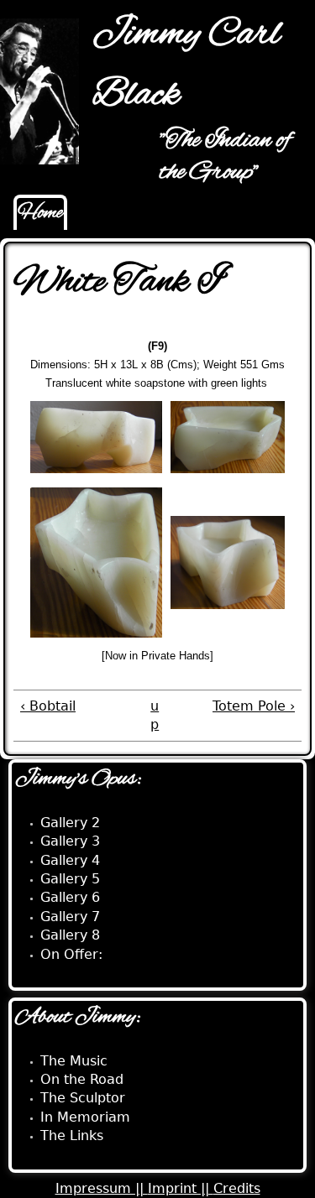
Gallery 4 (70, 860)
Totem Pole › (254, 706)
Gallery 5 (70, 879)
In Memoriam (85, 1117)
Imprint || (180, 1188)
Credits (236, 1188)
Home (40, 213)
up (154, 715)
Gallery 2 (70, 823)
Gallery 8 (70, 935)
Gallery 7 (70, 917)
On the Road (81, 1079)
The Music (74, 1061)
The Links (71, 1135)
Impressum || (101, 1188)
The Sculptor (82, 1098)
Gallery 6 (70, 897)
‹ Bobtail (48, 706)
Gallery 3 (70, 841)
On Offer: (71, 954)
